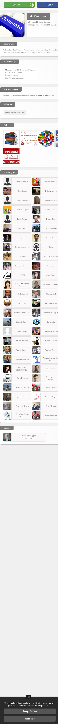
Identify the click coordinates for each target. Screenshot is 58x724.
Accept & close (30, 711)
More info (30, 719)
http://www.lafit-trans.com (14, 78)
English (16, 4)
